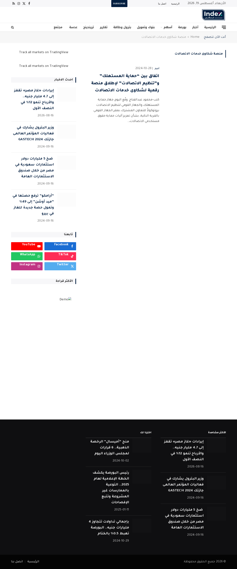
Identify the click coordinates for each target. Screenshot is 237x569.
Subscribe (119, 3)
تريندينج (88, 27)
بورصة (182, 27)
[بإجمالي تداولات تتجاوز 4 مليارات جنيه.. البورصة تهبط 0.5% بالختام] (141, 526)
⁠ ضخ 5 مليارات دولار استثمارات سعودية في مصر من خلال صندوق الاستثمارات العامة (34, 168)
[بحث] (13, 27)
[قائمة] (224, 27)
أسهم (168, 27)
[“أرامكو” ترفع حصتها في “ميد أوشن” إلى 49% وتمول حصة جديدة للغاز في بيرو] (66, 200)
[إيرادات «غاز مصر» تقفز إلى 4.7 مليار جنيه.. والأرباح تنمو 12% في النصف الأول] (66, 94)
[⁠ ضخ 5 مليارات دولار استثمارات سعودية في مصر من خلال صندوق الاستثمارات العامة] (66, 163)
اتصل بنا (162, 3)
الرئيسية (175, 3)
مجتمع (58, 27)
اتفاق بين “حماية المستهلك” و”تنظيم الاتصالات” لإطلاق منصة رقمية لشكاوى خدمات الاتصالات (125, 83)
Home (195, 37)
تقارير (103, 27)
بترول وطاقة (122, 27)
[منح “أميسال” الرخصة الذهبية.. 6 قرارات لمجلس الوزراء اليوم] (141, 446)
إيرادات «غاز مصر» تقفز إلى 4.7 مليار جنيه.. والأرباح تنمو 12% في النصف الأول (34, 99)
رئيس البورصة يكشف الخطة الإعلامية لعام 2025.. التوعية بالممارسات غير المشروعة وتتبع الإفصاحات (111, 488)
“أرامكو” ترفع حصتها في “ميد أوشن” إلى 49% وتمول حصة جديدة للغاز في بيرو (33, 205)
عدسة (72, 27)
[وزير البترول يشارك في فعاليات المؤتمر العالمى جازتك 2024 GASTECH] (66, 132)
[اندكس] (213, 15)
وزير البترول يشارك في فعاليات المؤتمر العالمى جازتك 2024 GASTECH (33, 134)
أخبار (195, 27)
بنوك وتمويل (145, 27)
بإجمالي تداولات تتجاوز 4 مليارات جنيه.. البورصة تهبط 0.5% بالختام (109, 528)
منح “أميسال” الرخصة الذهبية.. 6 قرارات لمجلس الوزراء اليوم (109, 448)
